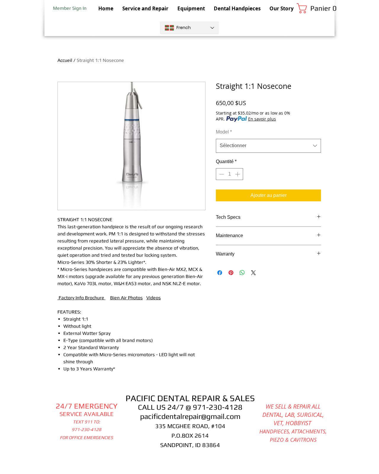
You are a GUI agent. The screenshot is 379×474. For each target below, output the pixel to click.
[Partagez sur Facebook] (219, 272)
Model (224, 131)
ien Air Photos (128, 298)
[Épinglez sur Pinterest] (231, 272)
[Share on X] (253, 272)
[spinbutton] (229, 174)
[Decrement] (221, 174)
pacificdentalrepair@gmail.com (190, 416)
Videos (153, 298)
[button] (316, 8)
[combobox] (268, 146)
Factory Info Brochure (82, 298)
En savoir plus (262, 119)
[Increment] (238, 174)
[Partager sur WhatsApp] (242, 272)
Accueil (64, 60)
